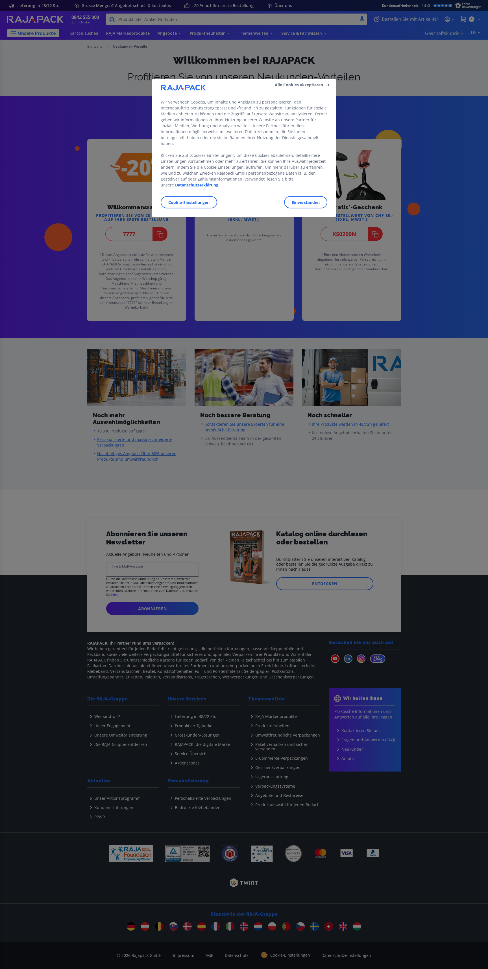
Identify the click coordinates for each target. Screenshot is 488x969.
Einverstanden (306, 202)
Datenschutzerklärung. (197, 184)
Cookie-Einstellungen (189, 202)
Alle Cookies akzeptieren (299, 84)
